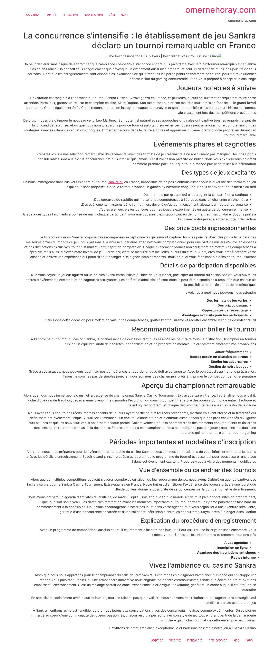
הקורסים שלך (93, 14)
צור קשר (50, 14)
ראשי (124, 14)
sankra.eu (115, 182)
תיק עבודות (70, 14)
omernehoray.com (220, 10)
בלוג (112, 14)
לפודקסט (32, 14)
